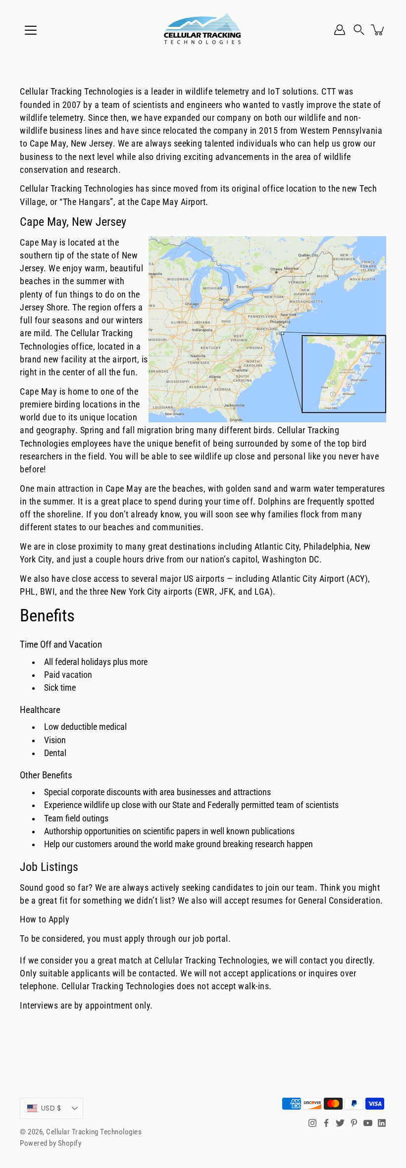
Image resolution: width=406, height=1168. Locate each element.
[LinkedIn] (381, 1123)
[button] (359, 29)
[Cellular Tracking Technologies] (203, 29)
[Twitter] (340, 1123)
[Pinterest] (354, 1123)
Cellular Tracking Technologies (94, 1131)
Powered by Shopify (50, 1143)
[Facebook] (326, 1123)
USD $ (51, 1108)
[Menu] (31, 30)
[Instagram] (312, 1123)
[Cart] (378, 30)
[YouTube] (367, 1123)
